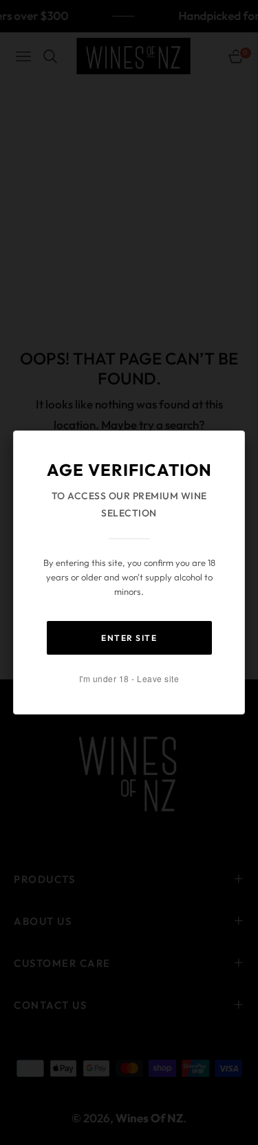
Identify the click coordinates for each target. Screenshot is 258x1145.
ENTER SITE (129, 638)
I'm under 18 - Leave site (129, 678)
